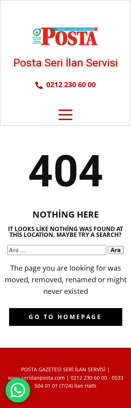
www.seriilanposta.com (36, 377)
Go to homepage (65, 317)
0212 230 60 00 (69, 84)
